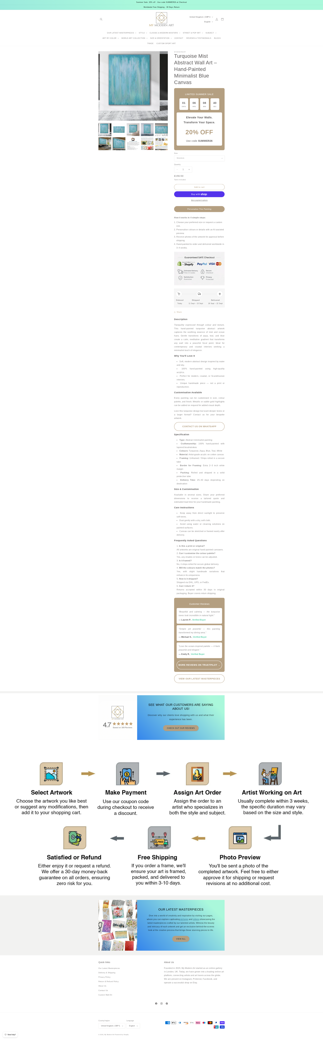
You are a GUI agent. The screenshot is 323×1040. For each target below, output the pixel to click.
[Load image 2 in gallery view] (119, 129)
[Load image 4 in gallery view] (147, 129)
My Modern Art (109, 1034)
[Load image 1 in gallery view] (104, 129)
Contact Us (103, 990)
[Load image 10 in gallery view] (161, 143)
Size (176, 153)
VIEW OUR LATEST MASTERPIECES (199, 678)
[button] (101, 19)
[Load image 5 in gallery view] (161, 129)
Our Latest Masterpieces (109, 968)
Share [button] (179, 312)
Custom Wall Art (105, 995)
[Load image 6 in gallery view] (104, 143)
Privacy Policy (104, 977)
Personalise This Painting (199, 209)
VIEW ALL (181, 939)
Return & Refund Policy (108, 981)
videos (196, 919)
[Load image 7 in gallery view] (119, 143)
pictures (184, 919)
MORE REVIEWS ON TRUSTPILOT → (199, 665)
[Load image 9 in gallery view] (147, 143)
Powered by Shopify (122, 1034)
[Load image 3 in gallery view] (133, 129)
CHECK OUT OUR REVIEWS (181, 728)
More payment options (199, 200)
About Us (102, 986)
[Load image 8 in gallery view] (133, 143)
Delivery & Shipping (106, 973)
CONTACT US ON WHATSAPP (199, 426)
